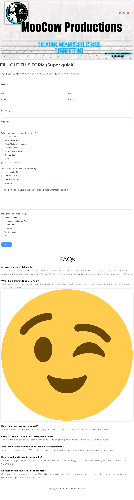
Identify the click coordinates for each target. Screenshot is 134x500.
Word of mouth (10, 232)
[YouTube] (128, 13)
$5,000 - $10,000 (12, 179)
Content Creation (11, 136)
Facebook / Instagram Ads (15, 221)
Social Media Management (15, 144)
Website (5, 122)
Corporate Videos (11, 147)
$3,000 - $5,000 (11, 176)
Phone (71, 99)
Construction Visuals (13, 151)
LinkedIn (8, 228)
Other (6, 158)
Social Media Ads (11, 140)
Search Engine (10, 217)
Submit (7, 244)
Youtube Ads (9, 225)
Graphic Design (11, 155)
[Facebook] (120, 13)
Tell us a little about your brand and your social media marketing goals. (34, 190)
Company (6, 110)
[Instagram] (124, 13)
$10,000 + (8, 183)
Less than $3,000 (12, 172)
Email (4, 99)
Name (4, 84)
